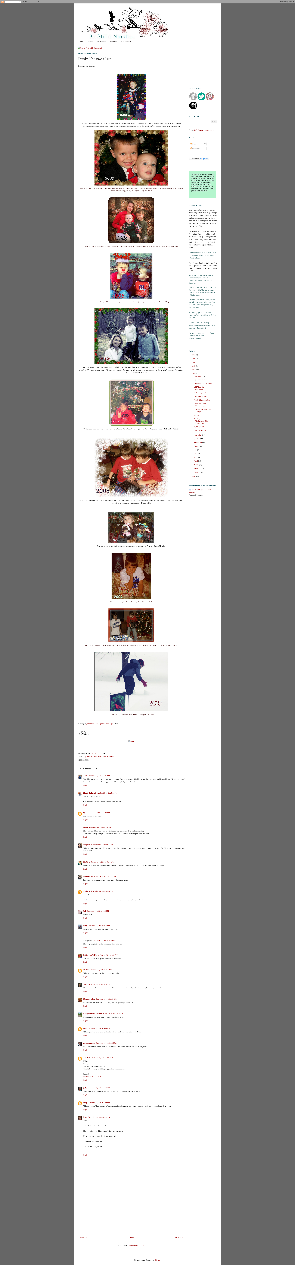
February (197, 468)
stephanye (87, 891)
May (196, 457)
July (195, 450)
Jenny (85, 1117)
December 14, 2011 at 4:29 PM (106, 955)
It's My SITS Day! (200, 427)
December (198, 377)
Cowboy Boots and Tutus (203, 383)
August (197, 446)
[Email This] (79, 760)
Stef (84, 813)
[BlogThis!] (81, 760)
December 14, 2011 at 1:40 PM (102, 891)
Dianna (85, 827)
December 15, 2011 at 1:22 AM (107, 1043)
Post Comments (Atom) (136, 1245)
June (196, 454)
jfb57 (85, 1028)
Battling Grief (101, 41)
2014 (194, 362)
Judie (85, 1088)
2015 (194, 358)
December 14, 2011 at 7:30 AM (100, 827)
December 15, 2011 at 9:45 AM (102, 1058)
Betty (85, 1102)
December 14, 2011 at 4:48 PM (107, 999)
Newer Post (84, 1237)
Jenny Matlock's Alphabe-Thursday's (100, 724)
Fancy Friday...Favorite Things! (202, 410)
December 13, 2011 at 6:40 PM (99, 776)
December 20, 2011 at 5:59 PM (99, 1117)
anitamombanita (89, 1043)
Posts (194, 144)
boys (99, 756)
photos (111, 756)
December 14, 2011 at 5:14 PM (99, 1028)
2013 (194, 366)
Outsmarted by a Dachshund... (200, 404)
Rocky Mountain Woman (92, 1014)
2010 (194, 477)
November (198, 435)
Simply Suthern (89, 793)
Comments (196, 148)
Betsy (85, 926)
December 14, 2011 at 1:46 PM (98, 911)
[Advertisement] (131, 1212)
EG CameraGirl (89, 955)
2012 (194, 370)
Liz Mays (86, 862)
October (197, 439)
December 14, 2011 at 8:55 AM (102, 844)
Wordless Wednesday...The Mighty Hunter (201, 421)
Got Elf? (197, 415)
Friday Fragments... (201, 393)
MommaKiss (88, 876)
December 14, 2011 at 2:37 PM (104, 940)
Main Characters (126, 41)
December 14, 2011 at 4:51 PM (113, 1014)
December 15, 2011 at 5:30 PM (99, 1088)
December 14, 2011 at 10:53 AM (102, 862)
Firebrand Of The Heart (92, 1077)
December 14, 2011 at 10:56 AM (105, 876)
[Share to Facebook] (85, 760)
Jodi (84, 911)
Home (81, 41)
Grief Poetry (113, 41)
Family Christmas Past (94, 59)
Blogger (158, 1260)
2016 (194, 355)
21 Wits (86, 970)
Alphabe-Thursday (90, 756)
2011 (193, 373)
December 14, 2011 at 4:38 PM (99, 984)
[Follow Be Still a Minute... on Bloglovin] (199, 160)
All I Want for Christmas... (199, 388)
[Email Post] (103, 753)
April (85, 776)
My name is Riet (89, 999)
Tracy (85, 984)
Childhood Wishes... (201, 396)
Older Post (179, 1237)
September (198, 442)
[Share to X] (83, 760)
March (196, 465)
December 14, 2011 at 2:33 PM (99, 926)
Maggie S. (86, 844)
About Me (90, 41)
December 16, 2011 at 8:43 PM (99, 1102)
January (197, 472)
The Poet (86, 1058)
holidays (105, 756)
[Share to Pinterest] (87, 760)
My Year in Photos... (201, 380)
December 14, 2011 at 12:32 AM (98, 813)
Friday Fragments (200, 430)
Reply (85, 785)
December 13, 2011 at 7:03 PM (106, 793)
